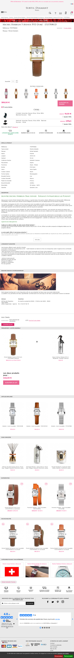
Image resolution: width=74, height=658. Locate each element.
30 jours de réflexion (6, 261)
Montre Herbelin (34, 149)
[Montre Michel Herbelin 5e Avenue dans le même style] (37, 571)
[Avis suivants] (72, 619)
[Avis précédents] (17, 619)
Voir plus (37, 239)
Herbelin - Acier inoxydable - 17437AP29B (12, 426)
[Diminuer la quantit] (17, 82)
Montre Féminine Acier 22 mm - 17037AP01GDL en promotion (12, 508)
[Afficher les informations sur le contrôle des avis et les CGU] (14, 623)
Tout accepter (68, 656)
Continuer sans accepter (67, 650)
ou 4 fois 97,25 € (15, 360)
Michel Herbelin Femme (8, 582)
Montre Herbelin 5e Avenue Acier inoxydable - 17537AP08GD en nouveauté (13, 549)
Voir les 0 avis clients (34, 320)
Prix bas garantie (5, 263)
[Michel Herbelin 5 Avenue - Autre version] (6, 93)
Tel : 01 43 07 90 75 (23, 304)
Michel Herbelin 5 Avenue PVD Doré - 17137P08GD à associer (13, 357)
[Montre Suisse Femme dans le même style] (11, 571)
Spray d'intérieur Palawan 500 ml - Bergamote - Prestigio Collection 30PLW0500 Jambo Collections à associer (60, 358)
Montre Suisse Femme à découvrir (12, 564)
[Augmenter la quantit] (17, 80)
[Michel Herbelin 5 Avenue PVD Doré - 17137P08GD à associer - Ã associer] (13, 344)
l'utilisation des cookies (63, 653)
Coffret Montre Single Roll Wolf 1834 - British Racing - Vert (30, 114)
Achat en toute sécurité (7, 258)
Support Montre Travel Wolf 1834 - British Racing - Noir (31, 121)
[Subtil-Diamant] (37, 9)
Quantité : (8, 81)
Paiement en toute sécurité (8, 259)
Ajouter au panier (63, 103)
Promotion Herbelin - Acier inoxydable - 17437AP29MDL (37, 508)
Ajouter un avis (7, 324)
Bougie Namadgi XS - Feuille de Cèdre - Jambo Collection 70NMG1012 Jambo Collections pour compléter (61, 468)
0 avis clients (67, 28)
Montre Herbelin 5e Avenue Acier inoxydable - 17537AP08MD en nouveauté (61, 549)
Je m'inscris (30, 603)
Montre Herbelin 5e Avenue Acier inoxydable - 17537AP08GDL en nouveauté (37, 549)
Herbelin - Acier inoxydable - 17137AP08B (61, 426)
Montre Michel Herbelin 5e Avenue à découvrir (37, 564)
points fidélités (8, 107)
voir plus (57, 619)
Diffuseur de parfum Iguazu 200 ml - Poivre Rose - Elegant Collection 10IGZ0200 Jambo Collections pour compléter (13, 468)
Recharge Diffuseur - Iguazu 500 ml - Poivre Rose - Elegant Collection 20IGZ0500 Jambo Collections (37, 468)
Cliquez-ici (15, 127)
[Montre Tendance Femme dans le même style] (62, 571)
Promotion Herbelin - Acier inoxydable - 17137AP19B (61, 508)
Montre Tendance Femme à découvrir (62, 564)
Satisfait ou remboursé (7, 262)
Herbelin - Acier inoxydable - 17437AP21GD (37, 426)
